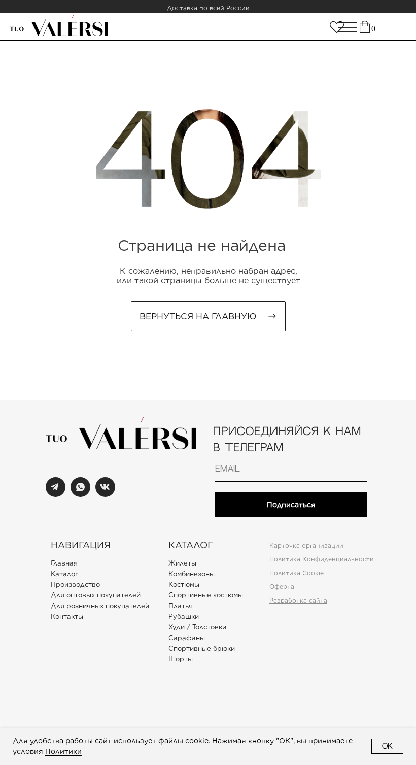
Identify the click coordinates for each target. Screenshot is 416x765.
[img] (337, 27)
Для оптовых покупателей (96, 595)
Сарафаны (186, 638)
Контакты (67, 616)
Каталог (64, 574)
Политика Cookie (296, 573)
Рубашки (183, 616)
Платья (180, 606)
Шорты (180, 659)
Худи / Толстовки (197, 627)
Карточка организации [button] (306, 545)
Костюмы (183, 584)
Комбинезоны (191, 574)
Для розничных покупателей (100, 606)
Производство (75, 584)
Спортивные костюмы (205, 595)
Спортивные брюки (201, 648)
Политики (63, 751)
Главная (64, 563)
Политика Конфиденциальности (321, 559)
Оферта (281, 586)
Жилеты (182, 563)
